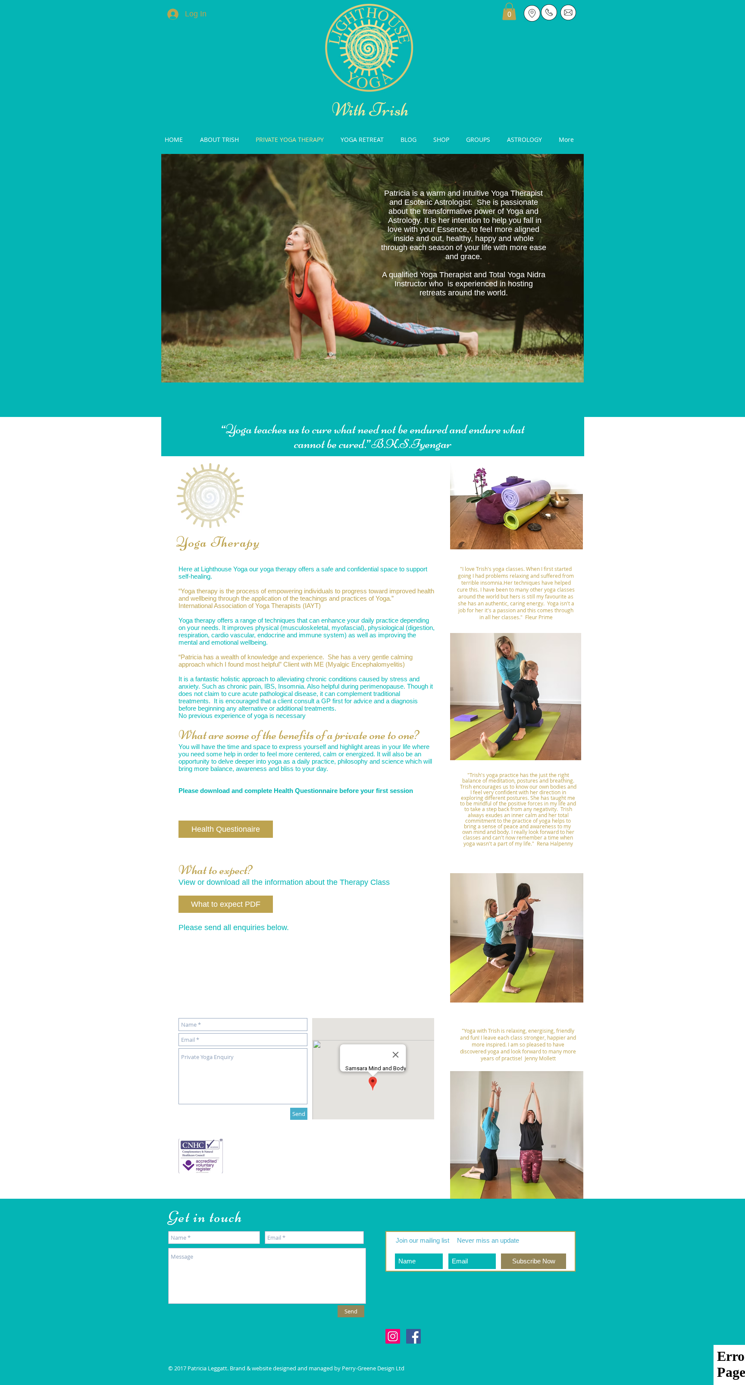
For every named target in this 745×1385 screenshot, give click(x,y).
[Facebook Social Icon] (413, 1336)
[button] (509, 11)
